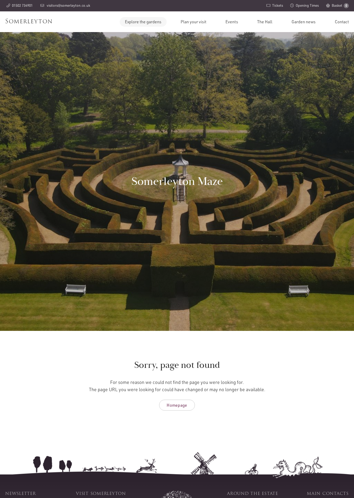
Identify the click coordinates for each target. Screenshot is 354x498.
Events (231, 21)
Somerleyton (29, 21)
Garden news (304, 21)
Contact (342, 21)
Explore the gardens (143, 21)
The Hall (264, 21)
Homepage (177, 405)
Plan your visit (193, 21)
